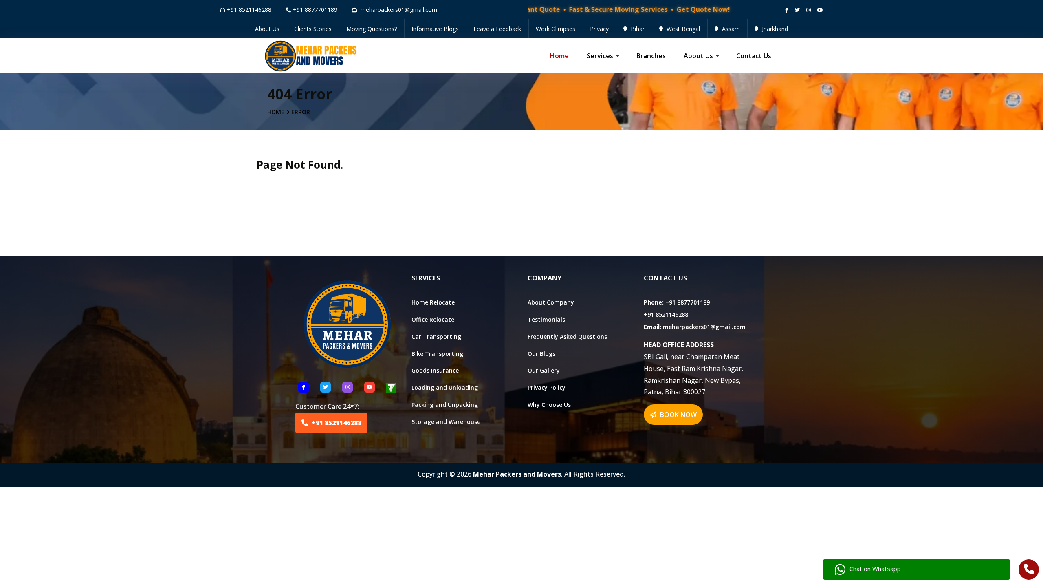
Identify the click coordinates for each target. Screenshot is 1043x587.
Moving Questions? (371, 29)
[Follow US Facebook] (303, 387)
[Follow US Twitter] (325, 387)
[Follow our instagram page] (808, 10)
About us (698, 55)
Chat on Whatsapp (875, 569)
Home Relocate (433, 302)
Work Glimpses (555, 29)
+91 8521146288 (249, 9)
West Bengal (682, 29)
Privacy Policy (547, 387)
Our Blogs (541, 353)
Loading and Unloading (444, 387)
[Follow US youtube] (369, 387)
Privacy (599, 29)
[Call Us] (1029, 570)
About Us (267, 29)
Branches (651, 55)
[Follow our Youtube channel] (820, 10)
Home (559, 55)
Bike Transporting (437, 353)
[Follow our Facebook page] (786, 10)
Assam (730, 29)
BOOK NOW (677, 414)
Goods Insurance (435, 370)
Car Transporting (436, 336)
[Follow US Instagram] (347, 387)
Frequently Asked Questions (567, 336)
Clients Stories (313, 29)
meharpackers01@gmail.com (704, 327)
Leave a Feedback (497, 29)
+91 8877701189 (315, 9)
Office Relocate (432, 319)
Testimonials (546, 319)
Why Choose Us (549, 404)
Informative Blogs (435, 29)
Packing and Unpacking (444, 404)
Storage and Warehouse (445, 422)
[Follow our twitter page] (797, 10)
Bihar (637, 29)
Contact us (753, 55)
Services (600, 55)
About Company (551, 302)
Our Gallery (544, 370)
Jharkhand (774, 29)
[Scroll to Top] (1031, 9)
